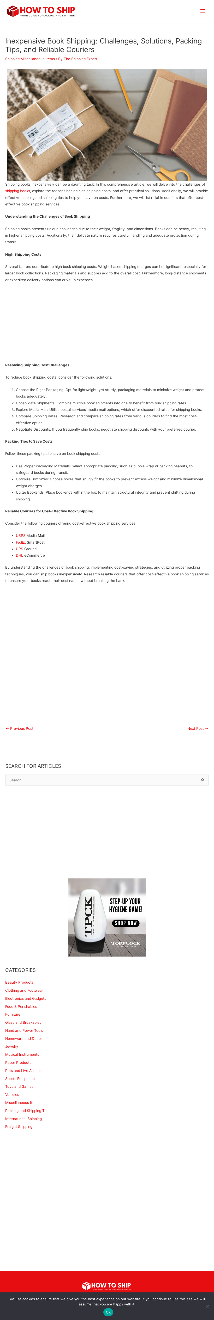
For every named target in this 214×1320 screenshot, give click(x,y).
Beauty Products (19, 982)
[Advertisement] (107, 325)
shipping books (17, 191)
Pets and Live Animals (23, 1070)
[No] (207, 1306)
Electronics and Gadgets (25, 998)
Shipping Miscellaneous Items (30, 59)
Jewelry (11, 1046)
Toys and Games (19, 1086)
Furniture (12, 1014)
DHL (19, 555)
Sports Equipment (20, 1079)
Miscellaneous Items (22, 1103)
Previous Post (19, 728)
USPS (21, 535)
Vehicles (12, 1094)
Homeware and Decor (23, 1038)
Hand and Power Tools (24, 1030)
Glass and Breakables (23, 1022)
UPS (19, 549)
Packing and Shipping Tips (27, 1111)
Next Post (197, 728)
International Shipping (23, 1119)
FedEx (21, 542)
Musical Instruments (22, 1054)
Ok (108, 1312)
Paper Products (18, 1062)
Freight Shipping (18, 1126)
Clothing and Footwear (24, 990)
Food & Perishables (21, 1006)
